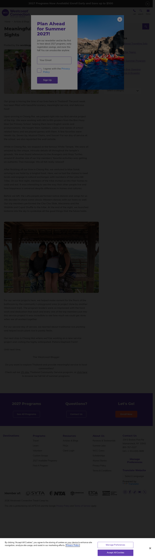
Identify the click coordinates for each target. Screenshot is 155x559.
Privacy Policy (72, 545)
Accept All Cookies (115, 553)
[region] (77, 548)
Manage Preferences (115, 545)
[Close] (150, 548)
